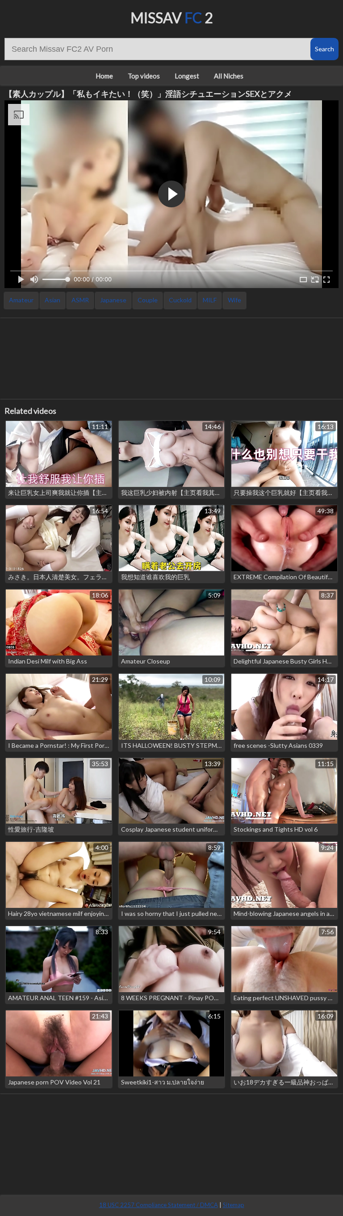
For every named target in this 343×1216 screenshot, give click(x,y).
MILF (210, 300)
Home (104, 76)
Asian (52, 300)
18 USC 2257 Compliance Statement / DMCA (158, 1204)
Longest (187, 76)
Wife (234, 300)
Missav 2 (171, 17)
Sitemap (233, 1204)
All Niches (228, 76)
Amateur (21, 300)
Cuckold (180, 300)
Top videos (144, 76)
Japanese (113, 300)
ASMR (80, 300)
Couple (148, 300)
